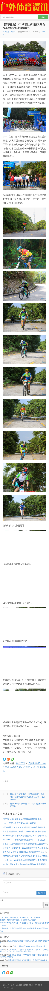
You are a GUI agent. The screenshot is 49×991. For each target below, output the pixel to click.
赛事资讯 (6, 31)
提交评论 (41, 892)
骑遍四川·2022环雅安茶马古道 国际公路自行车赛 (18, 920)
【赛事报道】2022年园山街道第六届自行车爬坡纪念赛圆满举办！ (24, 26)
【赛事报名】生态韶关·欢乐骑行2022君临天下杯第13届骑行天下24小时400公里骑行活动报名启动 (24, 950)
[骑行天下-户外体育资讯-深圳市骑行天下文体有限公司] (24, 7)
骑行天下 (20, 763)
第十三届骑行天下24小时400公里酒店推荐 (29, 946)
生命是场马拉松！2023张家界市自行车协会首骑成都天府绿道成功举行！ (24, 956)
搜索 (1, 900)
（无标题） (4, 925)
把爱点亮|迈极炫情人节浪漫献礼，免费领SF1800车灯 (27, 960)
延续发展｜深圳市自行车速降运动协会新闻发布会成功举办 (24, 942)
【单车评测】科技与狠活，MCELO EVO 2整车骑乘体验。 (21, 917)
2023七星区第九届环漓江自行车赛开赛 (19, 823)
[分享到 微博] (8, 759)
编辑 (13, 31)
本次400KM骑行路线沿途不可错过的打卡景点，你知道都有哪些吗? (24, 923)
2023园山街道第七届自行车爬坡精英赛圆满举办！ (24, 819)
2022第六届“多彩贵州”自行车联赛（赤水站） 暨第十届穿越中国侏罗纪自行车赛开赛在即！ (27, 796)
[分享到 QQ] (4, 759)
